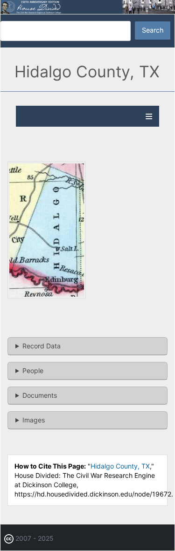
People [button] (32, 370)
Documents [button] (39, 395)
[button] (46, 296)
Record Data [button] (41, 346)
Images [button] (33, 420)
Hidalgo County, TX (120, 466)
